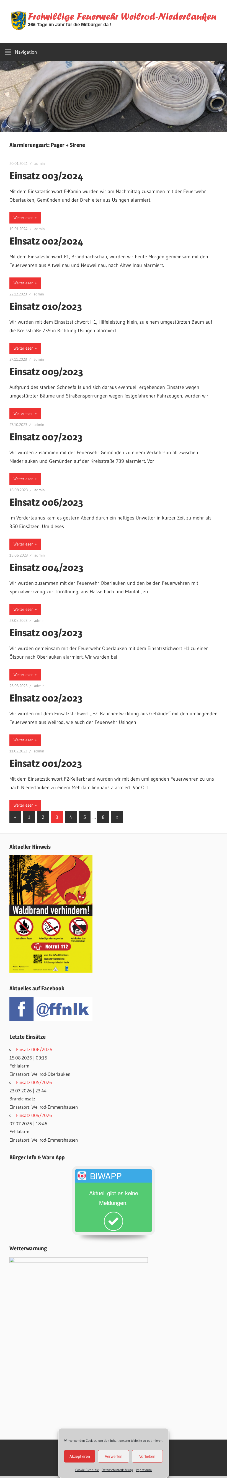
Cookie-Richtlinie (87, 1470)
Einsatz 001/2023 (45, 763)
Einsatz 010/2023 (45, 306)
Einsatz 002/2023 (45, 698)
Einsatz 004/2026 (34, 1115)
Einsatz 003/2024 (46, 176)
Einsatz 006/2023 (46, 502)
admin (39, 163)
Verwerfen (113, 1456)
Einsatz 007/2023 (45, 437)
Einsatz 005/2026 (34, 1082)
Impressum (144, 1470)
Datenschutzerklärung (117, 1470)
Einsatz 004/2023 (46, 567)
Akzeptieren (79, 1456)
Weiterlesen (23, 217)
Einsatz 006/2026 (34, 1049)
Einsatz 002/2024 (46, 241)
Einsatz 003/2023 (45, 633)
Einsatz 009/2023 (46, 371)
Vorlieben (147, 1456)
